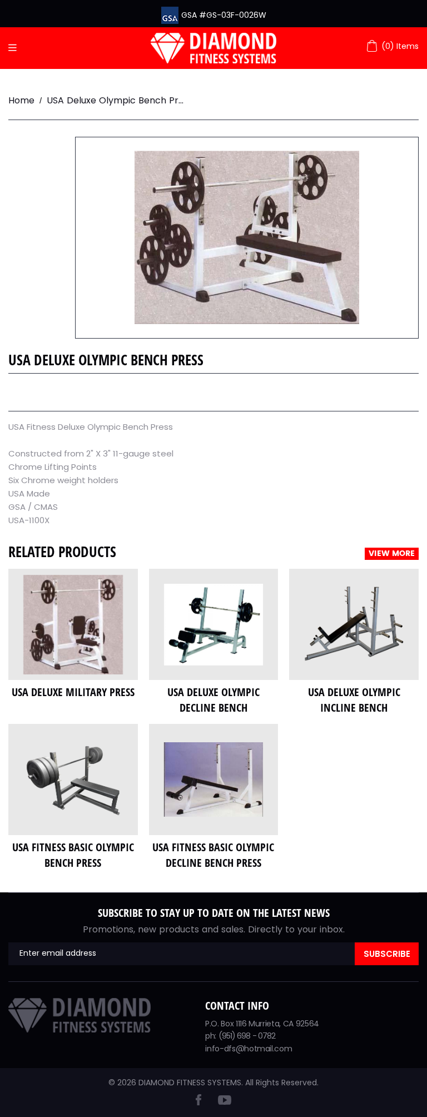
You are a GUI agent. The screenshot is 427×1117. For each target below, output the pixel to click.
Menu (15, 48)
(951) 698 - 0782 (247, 1035)
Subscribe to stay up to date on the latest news (214, 912)
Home (21, 100)
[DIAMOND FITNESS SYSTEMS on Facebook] (198, 1102)
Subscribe (387, 954)
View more (392, 554)
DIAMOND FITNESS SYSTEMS (189, 1082)
